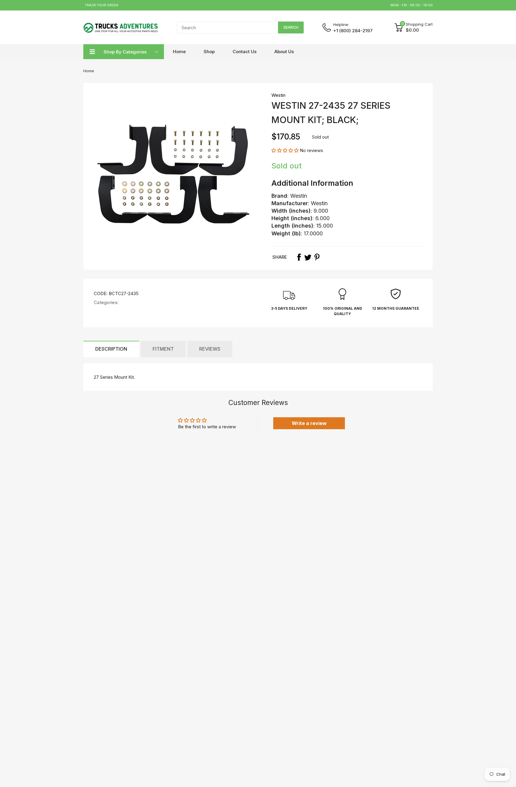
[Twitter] (307, 257)
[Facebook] (298, 257)
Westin (278, 95)
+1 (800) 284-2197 (353, 30)
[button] (285, 150)
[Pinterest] (316, 257)
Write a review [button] (309, 423)
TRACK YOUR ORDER (101, 5)
